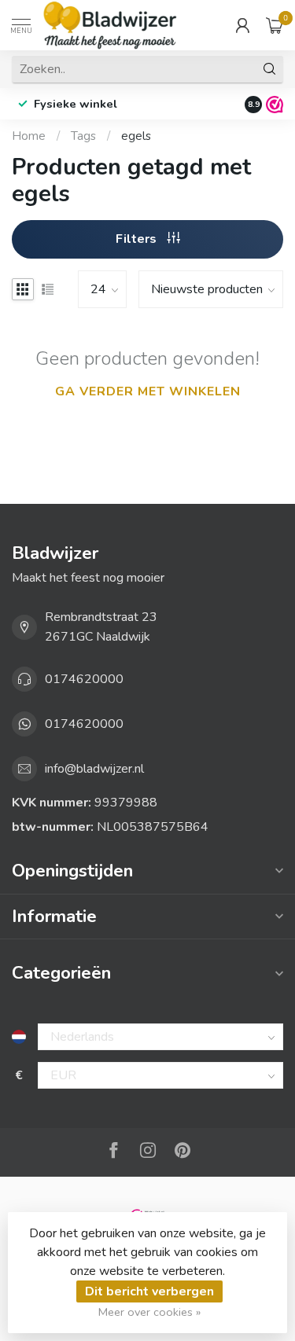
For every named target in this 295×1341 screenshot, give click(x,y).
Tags (83, 136)
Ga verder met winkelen (148, 391)
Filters (138, 239)
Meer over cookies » (149, 1312)
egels (136, 136)
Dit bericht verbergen (149, 1291)
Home (29, 136)
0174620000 (84, 679)
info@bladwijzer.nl (94, 768)
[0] (274, 25)
